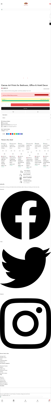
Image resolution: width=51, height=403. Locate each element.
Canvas (6, 130)
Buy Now (25, 108)
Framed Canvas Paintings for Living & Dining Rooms (46, 160)
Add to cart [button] (3, 165)
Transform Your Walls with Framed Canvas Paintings (4, 160)
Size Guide (5, 123)
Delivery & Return (6, 121)
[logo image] (26, 3)
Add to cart (30, 104)
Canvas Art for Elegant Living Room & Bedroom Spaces (29, 162)
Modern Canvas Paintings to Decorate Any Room (21, 160)
